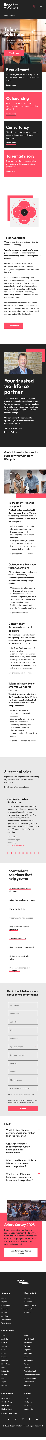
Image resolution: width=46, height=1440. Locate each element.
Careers (27, 1312)
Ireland (4, 1375)
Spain (26, 1357)
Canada (4, 1346)
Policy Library (6, 1405)
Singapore (27, 1350)
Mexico (26, 1335)
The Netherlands (30, 1371)
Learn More (11, 171)
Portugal (27, 1346)
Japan (3, 1382)
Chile (3, 1350)
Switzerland (28, 1360)
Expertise (4, 1302)
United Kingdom (30, 1378)
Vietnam (27, 1385)
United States (29, 1382)
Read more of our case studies (16, 787)
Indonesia (5, 1371)
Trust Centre (6, 1323)
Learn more (11, 85)
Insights (4, 1312)
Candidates (5, 1305)
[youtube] (37, 1419)
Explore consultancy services (20, 673)
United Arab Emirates (32, 1375)
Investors (27, 1298)
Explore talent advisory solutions (22, 740)
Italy (3, 1378)
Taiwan (26, 1364)
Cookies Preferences (9, 1413)
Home (3, 1298)
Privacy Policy (29, 1102)
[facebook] (16, 1419)
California (28, 1402)
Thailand (27, 1367)
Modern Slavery (7, 1409)
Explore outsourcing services (20, 612)
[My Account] (34, 6)
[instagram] (23, 1419)
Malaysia (4, 1385)
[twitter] (8, 1419)
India (3, 1367)
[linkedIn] (30, 1419)
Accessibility (28, 1309)
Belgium (4, 1342)
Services (4, 1309)
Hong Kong (5, 1364)
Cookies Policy (6, 1402)
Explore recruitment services (20, 553)
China (3, 1353)
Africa (3, 1335)
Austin (26, 1398)
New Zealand (29, 1339)
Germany (4, 1360)
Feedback (28, 1302)
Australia (4, 1339)
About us (4, 1316)
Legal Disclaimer (30, 1305)
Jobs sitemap (6, 1319)
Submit (23, 1108)
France (4, 1357)
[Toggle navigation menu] (41, 6)
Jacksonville (28, 1409)
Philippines (28, 1342)
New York (27, 1405)
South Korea (28, 1353)
